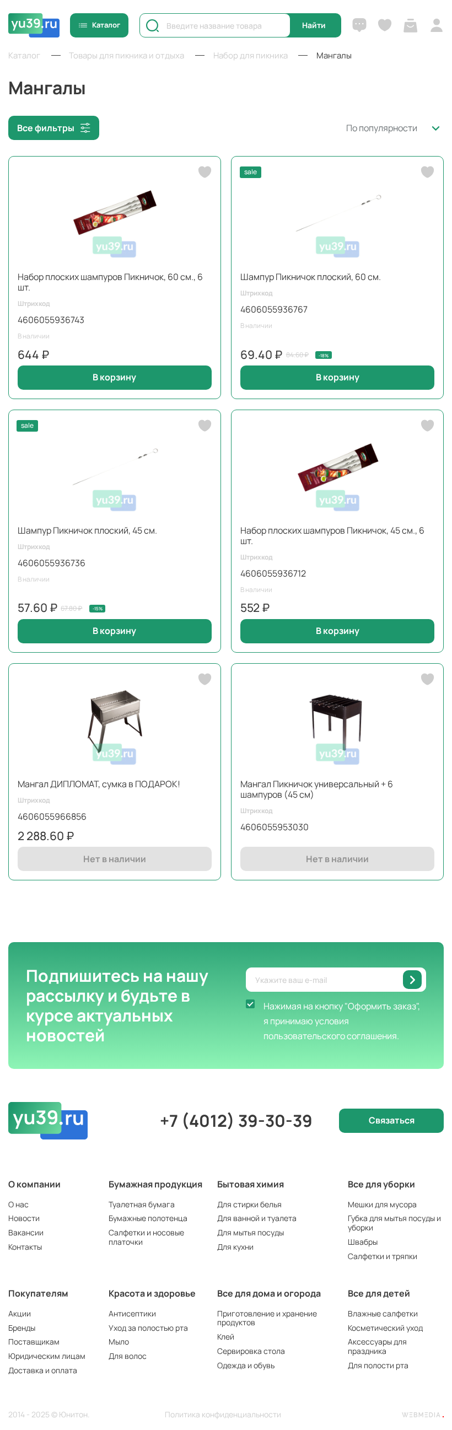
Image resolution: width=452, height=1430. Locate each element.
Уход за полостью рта (148, 1328)
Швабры (363, 1242)
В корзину (114, 377)
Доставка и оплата (42, 1370)
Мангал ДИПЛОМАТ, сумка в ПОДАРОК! (99, 784)
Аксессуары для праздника (377, 1346)
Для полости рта (378, 1365)
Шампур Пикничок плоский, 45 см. (87, 530)
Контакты (25, 1246)
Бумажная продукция (155, 1184)
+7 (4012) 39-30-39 (236, 1121)
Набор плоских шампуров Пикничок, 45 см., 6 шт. (332, 535)
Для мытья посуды (250, 1232)
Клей (225, 1336)
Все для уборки (381, 1184)
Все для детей (379, 1293)
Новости (24, 1218)
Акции (19, 1313)
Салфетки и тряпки (382, 1256)
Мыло (119, 1341)
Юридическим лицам (46, 1356)
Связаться (392, 1120)
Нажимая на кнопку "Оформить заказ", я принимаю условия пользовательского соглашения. (341, 1021)
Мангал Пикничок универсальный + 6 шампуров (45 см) (316, 789)
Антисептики (132, 1313)
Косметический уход (385, 1328)
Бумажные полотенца (148, 1218)
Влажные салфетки (383, 1313)
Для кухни (235, 1246)
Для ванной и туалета (257, 1218)
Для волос (128, 1356)
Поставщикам (34, 1341)
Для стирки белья (249, 1204)
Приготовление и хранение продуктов (267, 1318)
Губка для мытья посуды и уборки (394, 1223)
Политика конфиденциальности (223, 1415)
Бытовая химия (250, 1184)
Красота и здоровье (152, 1293)
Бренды (21, 1328)
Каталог (106, 25)
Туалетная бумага (142, 1204)
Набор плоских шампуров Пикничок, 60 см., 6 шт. (110, 282)
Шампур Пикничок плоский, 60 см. (310, 277)
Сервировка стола (251, 1351)
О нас (18, 1204)
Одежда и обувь (246, 1365)
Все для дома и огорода (269, 1293)
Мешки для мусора (382, 1204)
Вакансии (26, 1232)
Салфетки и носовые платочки (146, 1237)
